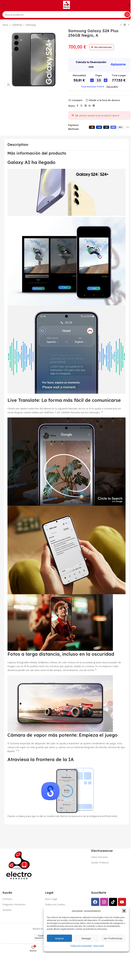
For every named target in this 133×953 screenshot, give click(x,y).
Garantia (6, 909)
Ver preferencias (113, 938)
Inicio (5, 24)
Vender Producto (100, 862)
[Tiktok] (113, 902)
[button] (124, 910)
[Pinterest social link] (86, 105)
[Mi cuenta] (129, 5)
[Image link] (19, 865)
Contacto (7, 898)
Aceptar (59, 938)
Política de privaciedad (81, 945)
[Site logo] (66, 4)
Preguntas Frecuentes (13, 904)
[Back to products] (125, 25)
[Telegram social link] (94, 105)
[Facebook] (95, 902)
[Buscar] (127, 14)
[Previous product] (121, 25)
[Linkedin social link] (90, 105)
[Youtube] (122, 902)
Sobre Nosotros (99, 857)
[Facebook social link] (77, 105)
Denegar (86, 938)
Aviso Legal (98, 945)
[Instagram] (104, 902)
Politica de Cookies (55, 904)
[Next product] (129, 25)
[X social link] (81, 105)
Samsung (31, 24)
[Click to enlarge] (8, 84)
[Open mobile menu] (4, 5)
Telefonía (17, 24)
